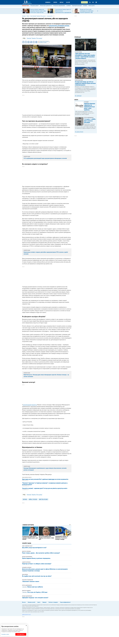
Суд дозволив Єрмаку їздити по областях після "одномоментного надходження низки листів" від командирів (63, 12)
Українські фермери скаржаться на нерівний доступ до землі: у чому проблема (89, 107)
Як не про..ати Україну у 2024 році (35, 592)
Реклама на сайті (31, 602)
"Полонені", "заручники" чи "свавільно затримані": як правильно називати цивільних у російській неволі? (44, 483)
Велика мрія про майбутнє (33, 587)
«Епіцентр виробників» (59, 5)
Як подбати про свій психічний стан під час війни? (36, 576)
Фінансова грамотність (46, 5)
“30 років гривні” (34, 5)
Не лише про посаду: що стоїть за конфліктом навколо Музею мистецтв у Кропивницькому (85, 83)
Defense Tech (25, 5)
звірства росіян (43, 499)
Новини (47, 2)
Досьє (61, 2)
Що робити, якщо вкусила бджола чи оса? (34, 547)
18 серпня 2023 (49, 16)
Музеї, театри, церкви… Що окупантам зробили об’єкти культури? (41, 553)
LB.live (68, 2)
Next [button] (97, 11)
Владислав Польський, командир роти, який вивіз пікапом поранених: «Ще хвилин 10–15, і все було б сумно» (87, 12)
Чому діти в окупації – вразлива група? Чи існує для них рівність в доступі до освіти (44, 488)
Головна (24, 16)
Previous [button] (21, 11)
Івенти (38, 602)
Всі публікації (78, 95)
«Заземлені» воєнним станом (30, 581)
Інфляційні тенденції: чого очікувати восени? (35, 597)
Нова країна (92, 5)
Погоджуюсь (20, 634)
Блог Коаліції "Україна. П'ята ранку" (38, 16)
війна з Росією (33, 499)
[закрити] (26, 625)
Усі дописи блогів (79, 131)
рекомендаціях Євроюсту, (30, 405)
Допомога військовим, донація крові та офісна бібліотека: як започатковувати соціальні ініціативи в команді (45, 570)
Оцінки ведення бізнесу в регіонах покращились (36, 558)
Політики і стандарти (53, 602)
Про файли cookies (5, 634)
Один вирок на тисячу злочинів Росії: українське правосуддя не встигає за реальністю (45, 479)
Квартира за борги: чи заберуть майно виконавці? (36, 564)
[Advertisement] (46, 104)
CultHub (68, 5)
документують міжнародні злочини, (59, 25)
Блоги (55, 2)
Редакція (44, 602)
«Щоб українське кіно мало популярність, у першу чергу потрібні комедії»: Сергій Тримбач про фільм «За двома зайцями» (85, 56)
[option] (34, 11)
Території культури (77, 5)
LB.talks (85, 5)
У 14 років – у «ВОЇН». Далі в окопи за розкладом (90, 120)
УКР (93, 2)
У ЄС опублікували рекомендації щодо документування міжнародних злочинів (45, 158)
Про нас (24, 602)
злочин (25, 499)
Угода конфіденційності (65, 602)
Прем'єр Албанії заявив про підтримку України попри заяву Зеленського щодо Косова (38, 11)
